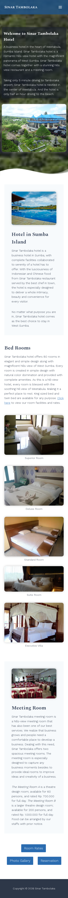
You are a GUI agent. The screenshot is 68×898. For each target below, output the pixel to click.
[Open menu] (60, 7)
